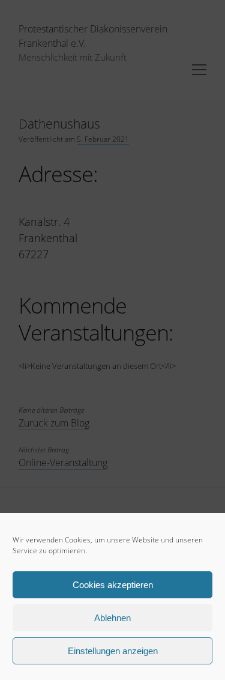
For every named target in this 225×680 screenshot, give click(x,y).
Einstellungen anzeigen (113, 651)
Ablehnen (112, 618)
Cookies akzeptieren (113, 585)
